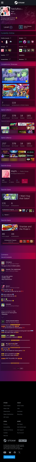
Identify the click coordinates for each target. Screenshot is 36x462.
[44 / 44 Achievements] (16, 95)
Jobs (18, 408)
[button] (8, 27)
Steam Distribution (8, 414)
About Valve (20, 405)
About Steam (6, 405)
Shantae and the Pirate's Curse (25, 229)
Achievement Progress (8, 209)
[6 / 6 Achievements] (15, 80)
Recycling (19, 414)
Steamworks (6, 411)
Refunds (5, 435)
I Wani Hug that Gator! (24, 197)
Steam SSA (6, 408)
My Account (20, 432)
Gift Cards (6, 417)
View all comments (6, 257)
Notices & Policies (8, 430)
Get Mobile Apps (9, 457)
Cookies (5, 432)
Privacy (5, 424)
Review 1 (7, 214)
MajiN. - (15, 171)
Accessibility (6, 427)
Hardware (19, 411)
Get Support (20, 430)
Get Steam (20, 424)
